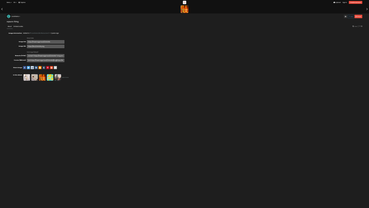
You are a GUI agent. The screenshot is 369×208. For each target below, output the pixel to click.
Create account (355, 2)
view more (65, 77)
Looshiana (15, 16)
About (10, 26)
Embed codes (18, 26)
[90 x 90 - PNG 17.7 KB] (345, 16)
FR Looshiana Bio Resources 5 (39, 33)
